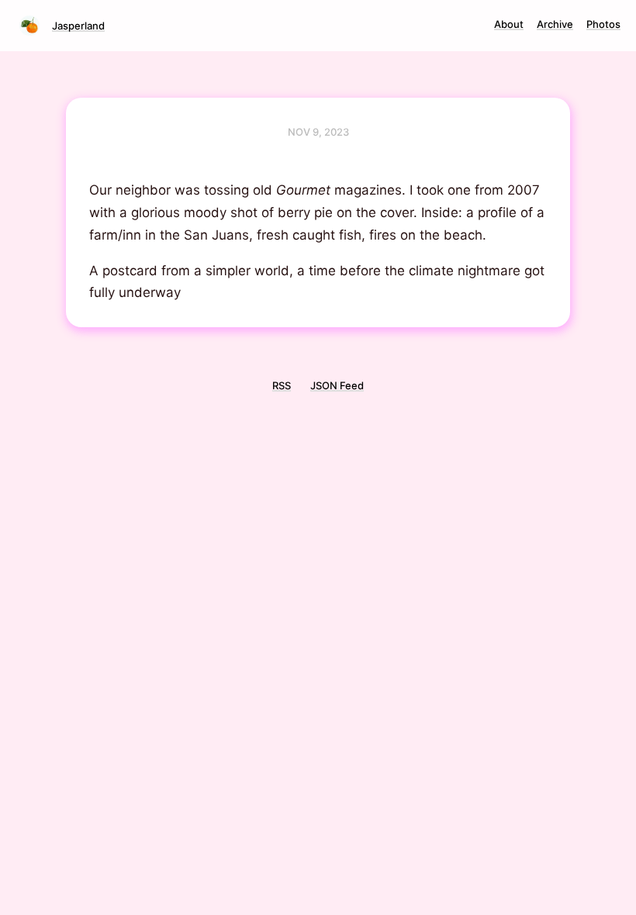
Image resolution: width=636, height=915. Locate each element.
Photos (603, 24)
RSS (281, 385)
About (509, 24)
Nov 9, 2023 (318, 132)
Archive (555, 24)
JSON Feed (337, 385)
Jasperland (78, 25)
